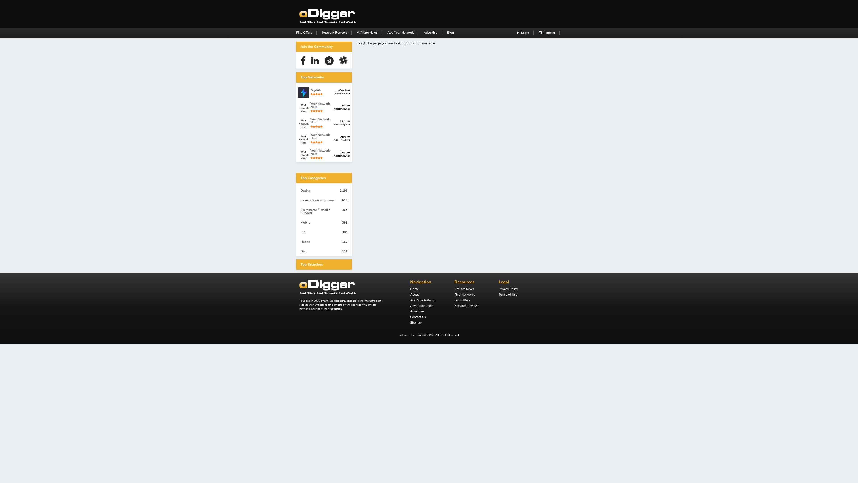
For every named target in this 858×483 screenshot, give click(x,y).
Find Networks (464, 295)
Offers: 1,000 (344, 90)
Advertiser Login (421, 306)
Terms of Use (508, 295)
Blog (450, 32)
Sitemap (416, 323)
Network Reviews (334, 32)
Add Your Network (400, 32)
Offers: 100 (345, 105)
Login (524, 33)
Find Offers (304, 32)
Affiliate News (367, 32)
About (414, 295)
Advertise (430, 32)
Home (414, 289)
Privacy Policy (508, 289)
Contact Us (418, 317)
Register (549, 33)
